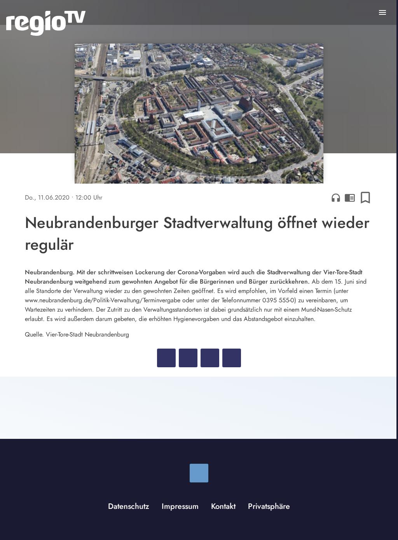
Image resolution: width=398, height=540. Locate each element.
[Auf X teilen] (188, 358)
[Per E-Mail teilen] (231, 358)
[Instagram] (199, 473)
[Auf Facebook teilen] (166, 358)
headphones (335, 197)
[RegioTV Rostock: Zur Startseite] (46, 23)
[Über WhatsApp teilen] (210, 358)
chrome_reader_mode (349, 197)
